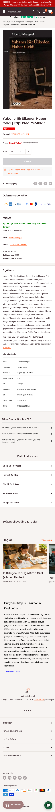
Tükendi (27, 161)
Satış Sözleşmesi (12, 465)
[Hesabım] (38, 11)
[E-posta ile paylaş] (50, 183)
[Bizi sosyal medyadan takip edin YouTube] (20, 778)
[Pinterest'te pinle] (40, 183)
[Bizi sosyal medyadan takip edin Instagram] (9, 778)
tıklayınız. (7, 347)
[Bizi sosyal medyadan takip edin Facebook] (4, 778)
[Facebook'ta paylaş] (35, 183)
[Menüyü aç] (4, 11)
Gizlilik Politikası (11, 484)
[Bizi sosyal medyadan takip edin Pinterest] (15, 778)
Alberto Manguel (15, 237)
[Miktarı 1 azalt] (12, 151)
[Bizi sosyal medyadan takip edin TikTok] (25, 778)
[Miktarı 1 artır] (28, 151)
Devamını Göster (13, 671)
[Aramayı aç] (33, 11)
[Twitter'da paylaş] (45, 183)
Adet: (5, 151)
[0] (43, 11)
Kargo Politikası (11, 502)
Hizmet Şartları (11, 475)
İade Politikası (10, 493)
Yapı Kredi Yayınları (20, 134)
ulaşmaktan (39, 699)
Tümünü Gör (47, 540)
